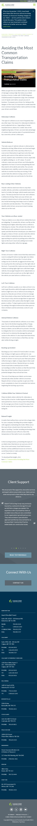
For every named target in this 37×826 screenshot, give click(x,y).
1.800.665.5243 (31, 1)
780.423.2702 (17, 629)
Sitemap (11, 814)
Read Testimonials (18, 555)
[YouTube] (25, 809)
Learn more (6, 26)
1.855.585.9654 (13, 673)
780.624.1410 (13, 740)
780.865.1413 (13, 790)
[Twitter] (16, 809)
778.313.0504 (13, 691)
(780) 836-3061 (13, 759)
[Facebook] (11, 809)
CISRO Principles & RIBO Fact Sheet (19, 817)
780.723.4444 (13, 774)
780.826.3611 (13, 709)
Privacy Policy (21, 814)
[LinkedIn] (21, 809)
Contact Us (18, 583)
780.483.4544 (17, 624)
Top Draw (22, 822)
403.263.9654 (13, 670)
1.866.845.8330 (13, 650)
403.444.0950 (13, 647)
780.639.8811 (13, 724)
